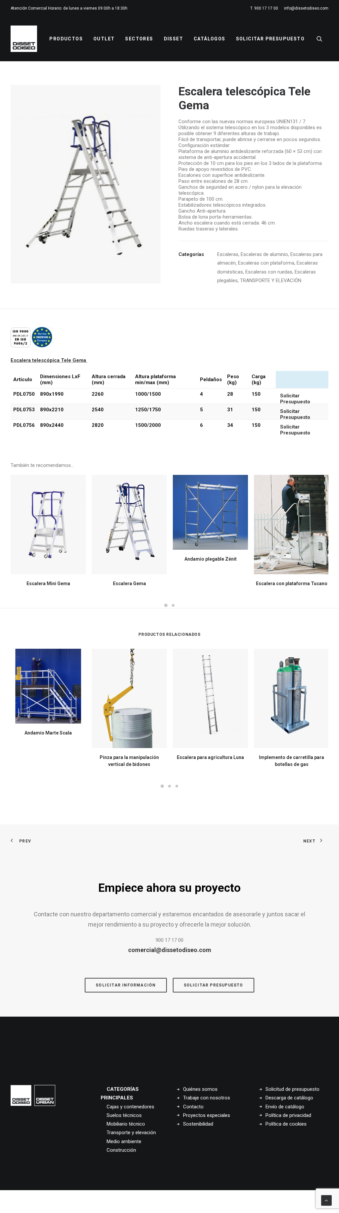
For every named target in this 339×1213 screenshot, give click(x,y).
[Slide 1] (166, 605)
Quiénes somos (200, 1089)
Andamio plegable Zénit (210, 559)
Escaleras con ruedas (268, 272)
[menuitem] (265, 8)
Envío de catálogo (285, 1107)
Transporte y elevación (131, 1133)
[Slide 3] (176, 786)
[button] (322, 39)
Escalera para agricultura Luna (210, 757)
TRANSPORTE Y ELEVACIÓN (270, 280)
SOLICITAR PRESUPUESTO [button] (213, 985)
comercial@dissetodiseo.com (169, 949)
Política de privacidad (288, 1115)
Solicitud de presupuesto (292, 1089)
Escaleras (227, 254)
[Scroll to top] (326, 1200)
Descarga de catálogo (289, 1098)
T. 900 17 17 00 (264, 8)
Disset (173, 38)
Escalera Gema (129, 583)
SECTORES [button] (139, 38)
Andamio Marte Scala (48, 732)
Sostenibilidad (198, 1124)
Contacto (193, 1107)
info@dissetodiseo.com (306, 8)
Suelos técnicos (124, 1115)
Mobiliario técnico (126, 1124)
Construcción (121, 1150)
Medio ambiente (124, 1141)
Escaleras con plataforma (266, 263)
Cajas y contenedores (130, 1107)
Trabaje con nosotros (206, 1098)
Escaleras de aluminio (264, 254)
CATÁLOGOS (209, 38)
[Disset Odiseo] (24, 38)
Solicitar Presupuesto (270, 38)
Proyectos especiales (206, 1115)
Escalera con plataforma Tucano (291, 583)
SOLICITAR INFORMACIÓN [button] (126, 985)
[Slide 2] (173, 605)
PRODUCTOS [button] (66, 38)
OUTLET (104, 38)
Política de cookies (286, 1124)
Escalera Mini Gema (48, 583)
